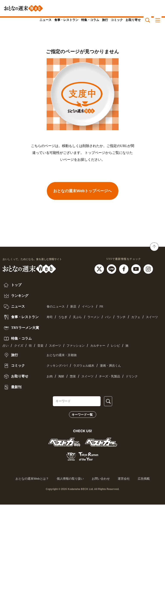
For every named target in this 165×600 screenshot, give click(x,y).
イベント (88, 306)
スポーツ (55, 345)
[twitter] (100, 268)
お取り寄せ (133, 19)
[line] (112, 268)
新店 (73, 306)
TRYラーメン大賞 (24, 327)
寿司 (50, 317)
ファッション (76, 345)
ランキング (19, 295)
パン (108, 317)
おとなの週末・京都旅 (62, 355)
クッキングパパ (57, 365)
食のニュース (56, 306)
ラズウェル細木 (83, 365)
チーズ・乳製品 (109, 376)
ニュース (46, 19)
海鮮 (61, 376)
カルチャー (97, 345)
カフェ (135, 317)
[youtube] (136, 268)
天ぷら (77, 317)
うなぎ (62, 317)
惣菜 (73, 376)
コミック (117, 19)
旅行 (105, 19)
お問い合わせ (101, 478)
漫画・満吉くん (110, 365)
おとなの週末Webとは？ (32, 478)
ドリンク (132, 376)
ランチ (121, 317)
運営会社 (124, 478)
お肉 (50, 376)
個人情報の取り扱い (70, 478)
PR (101, 306)
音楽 (40, 345)
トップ (15, 285)
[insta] (148, 268)
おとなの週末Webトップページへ (82, 191)
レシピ (115, 345)
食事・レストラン (66, 19)
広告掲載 (144, 478)
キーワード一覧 (82, 414)
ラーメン (93, 317)
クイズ (18, 345)
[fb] (124, 268)
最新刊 (15, 387)
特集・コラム (90, 19)
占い (6, 345)
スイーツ (152, 317)
